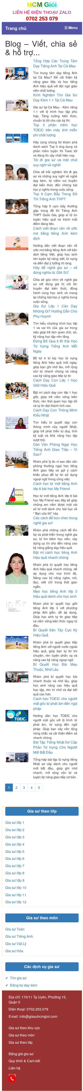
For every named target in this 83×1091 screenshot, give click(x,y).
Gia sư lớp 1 (14, 822)
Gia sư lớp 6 (14, 858)
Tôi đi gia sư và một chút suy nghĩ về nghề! (55, 162)
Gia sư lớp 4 (14, 844)
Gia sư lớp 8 (14, 872)
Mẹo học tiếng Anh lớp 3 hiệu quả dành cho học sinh (55, 594)
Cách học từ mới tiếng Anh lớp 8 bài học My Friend (55, 486)
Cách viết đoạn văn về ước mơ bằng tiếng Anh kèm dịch (55, 233)
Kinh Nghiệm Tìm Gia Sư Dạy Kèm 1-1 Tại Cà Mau (55, 97)
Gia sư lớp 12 (15, 901)
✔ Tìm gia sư (16, 977)
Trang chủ (15, 28)
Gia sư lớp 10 (15, 887)
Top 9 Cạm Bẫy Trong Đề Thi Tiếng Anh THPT (55, 196)
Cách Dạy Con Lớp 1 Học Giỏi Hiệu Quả (55, 383)
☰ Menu (71, 27)
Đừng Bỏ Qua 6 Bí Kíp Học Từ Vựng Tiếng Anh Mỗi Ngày (55, 346)
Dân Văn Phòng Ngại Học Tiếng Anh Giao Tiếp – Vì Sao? (55, 449)
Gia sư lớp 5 (14, 851)
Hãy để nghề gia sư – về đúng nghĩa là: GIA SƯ (55, 270)
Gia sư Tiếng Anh (19, 936)
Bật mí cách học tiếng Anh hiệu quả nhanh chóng (55, 555)
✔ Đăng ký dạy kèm (21, 985)
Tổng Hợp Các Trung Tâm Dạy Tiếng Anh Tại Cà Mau (55, 63)
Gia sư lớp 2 (14, 829)
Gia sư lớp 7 (14, 865)
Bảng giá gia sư (21, 1053)
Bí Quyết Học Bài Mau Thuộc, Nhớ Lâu (55, 667)
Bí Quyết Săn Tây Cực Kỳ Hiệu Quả (55, 632)
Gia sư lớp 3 (14, 836)
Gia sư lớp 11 (15, 894)
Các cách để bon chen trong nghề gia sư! (55, 520)
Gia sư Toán (15, 929)
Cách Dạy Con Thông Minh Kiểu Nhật (55, 413)
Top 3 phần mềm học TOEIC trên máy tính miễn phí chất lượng (55, 129)
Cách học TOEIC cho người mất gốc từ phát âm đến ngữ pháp (55, 703)
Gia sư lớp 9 (14, 880)
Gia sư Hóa (14, 950)
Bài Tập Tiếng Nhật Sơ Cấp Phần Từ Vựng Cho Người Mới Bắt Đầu (55, 747)
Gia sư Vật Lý (15, 943)
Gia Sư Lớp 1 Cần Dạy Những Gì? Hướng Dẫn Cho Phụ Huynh (55, 311)
